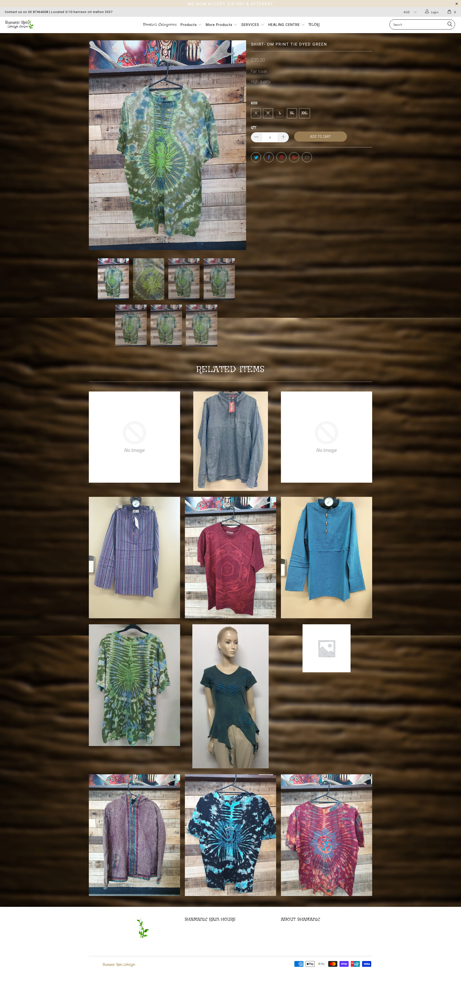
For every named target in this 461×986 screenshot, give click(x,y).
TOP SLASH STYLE (230, 696)
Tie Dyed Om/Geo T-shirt (134, 685)
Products (189, 25)
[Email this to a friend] (307, 157)
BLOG (314, 24)
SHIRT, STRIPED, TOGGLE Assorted (134, 557)
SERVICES (251, 25)
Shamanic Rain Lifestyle (119, 964)
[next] (237, 145)
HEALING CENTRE (284, 25)
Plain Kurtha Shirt (230, 441)
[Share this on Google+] (294, 157)
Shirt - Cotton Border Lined (134, 835)
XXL (304, 113)
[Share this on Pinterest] (281, 157)
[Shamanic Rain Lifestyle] (39, 24)
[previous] (97, 145)
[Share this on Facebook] (269, 157)
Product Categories (160, 24)
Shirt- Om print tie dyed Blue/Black (230, 835)
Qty (253, 128)
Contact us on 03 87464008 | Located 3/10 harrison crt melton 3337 (59, 12)
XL (292, 113)
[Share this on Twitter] (256, 157)
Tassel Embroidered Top (326, 648)
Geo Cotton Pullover (326, 437)
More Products (220, 25)
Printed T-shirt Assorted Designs (134, 437)
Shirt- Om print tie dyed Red (326, 835)
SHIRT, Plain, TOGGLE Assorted (326, 557)
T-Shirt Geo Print (230, 557)
